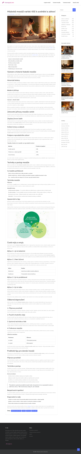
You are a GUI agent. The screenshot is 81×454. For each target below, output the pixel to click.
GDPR (30, 434)
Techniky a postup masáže (13, 62)
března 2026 (64, 134)
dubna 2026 (65, 132)
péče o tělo (34, 410)
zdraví (23, 410)
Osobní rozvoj (67, 36)
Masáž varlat (76, 2)
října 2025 (64, 144)
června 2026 (64, 128)
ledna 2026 (64, 138)
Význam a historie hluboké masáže (15, 59)
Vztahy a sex (67, 28)
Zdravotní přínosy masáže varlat (15, 60)
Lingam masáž (47, 2)
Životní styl (67, 26)
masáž (50, 47)
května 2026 (64, 130)
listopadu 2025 (65, 142)
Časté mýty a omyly (12, 64)
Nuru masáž (67, 30)
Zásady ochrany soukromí (34, 432)
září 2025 (64, 146)
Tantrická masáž (66, 2)
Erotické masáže (56, 2)
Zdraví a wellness (67, 18)
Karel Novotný (11, 14)
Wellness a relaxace (67, 24)
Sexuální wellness (67, 32)
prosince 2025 (65, 140)
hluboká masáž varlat (16, 410)
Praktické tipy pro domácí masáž (15, 68)
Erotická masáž (67, 20)
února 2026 (64, 136)
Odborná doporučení (12, 66)
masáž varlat (35, 54)
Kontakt (31, 436)
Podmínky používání (33, 430)
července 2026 (65, 126)
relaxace (29, 406)
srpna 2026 (64, 124)
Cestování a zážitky (67, 34)
